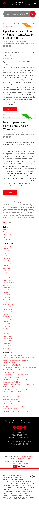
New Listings (7, 234)
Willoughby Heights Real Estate (10, 217)
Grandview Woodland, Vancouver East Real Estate (19, 367)
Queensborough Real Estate (27, 209)
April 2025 (6, 273)
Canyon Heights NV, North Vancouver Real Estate (19, 357)
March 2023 (7, 331)
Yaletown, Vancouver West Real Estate (15, 411)
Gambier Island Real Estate (16, 204)
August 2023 (7, 319)
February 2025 (8, 278)
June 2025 (6, 268)
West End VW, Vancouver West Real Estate (24, 215)
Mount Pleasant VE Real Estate (29, 207)
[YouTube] (21, 427)
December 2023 (8, 309)
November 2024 (8, 282)
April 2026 (6, 256)
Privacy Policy (30, 461)
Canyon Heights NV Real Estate (16, 201)
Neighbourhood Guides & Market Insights (19, 458)
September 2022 (8, 343)
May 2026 (6, 253)
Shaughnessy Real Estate (19, 214)
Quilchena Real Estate (28, 210)
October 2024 (7, 285)
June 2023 (6, 324)
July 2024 (6, 292)
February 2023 (8, 334)
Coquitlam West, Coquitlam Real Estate (21, 202)
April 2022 (6, 348)
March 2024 (7, 302)
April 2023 (6, 329)
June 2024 (6, 295)
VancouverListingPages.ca (24, 456)
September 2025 (8, 261)
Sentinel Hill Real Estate (8, 214)
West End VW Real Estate (8, 215)
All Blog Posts (7, 229)
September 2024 (8, 287)
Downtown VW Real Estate (12, 362)
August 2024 (7, 290)
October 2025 (7, 258)
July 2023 (6, 321)
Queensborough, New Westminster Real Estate (21, 43)
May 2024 (6, 297)
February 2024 (8, 304)
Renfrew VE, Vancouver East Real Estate (11, 212)
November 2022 (8, 338)
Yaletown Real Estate (21, 217)
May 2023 (6, 326)
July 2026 (6, 248)
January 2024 (7, 307)
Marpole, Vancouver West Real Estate (14, 207)
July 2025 (6, 265)
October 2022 (7, 341)
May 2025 (6, 270)
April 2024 (6, 299)
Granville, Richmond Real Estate (22, 206)
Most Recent (7, 246)
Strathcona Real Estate (30, 214)
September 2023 (8, 316)
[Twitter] (14, 427)
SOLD (34, 9)
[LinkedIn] (17, 427)
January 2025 (7, 280)
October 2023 (7, 314)
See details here (8, 58)
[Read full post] (19, 26)
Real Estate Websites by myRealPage (19, 463)
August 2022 (7, 346)
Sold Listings (7, 239)
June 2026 (6, 251)
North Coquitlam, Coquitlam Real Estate (12, 209)
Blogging (5, 232)
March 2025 (7, 275)
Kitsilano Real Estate (9, 372)
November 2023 (8, 312)
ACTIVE (27, 9)
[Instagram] (24, 427)
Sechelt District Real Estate (27, 212)
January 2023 (7, 336)
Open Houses (7, 237)
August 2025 (7, 263)
